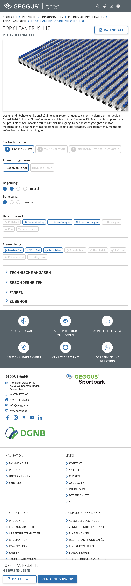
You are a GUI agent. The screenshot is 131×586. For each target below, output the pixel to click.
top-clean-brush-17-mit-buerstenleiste (58, 21)
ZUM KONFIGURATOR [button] (57, 579)
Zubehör (18, 301)
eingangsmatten (52, 17)
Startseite (10, 17)
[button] (97, 6)
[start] (31, 6)
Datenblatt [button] (114, 30)
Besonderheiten (26, 282)
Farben (17, 292)
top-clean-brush (14, 21)
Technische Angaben (30, 272)
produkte (29, 17)
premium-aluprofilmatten (86, 17)
